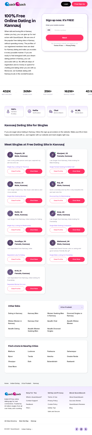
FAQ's (28, 408)
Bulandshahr (52, 361)
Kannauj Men (33, 313)
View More (12, 366)
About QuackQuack (76, 397)
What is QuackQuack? (34, 397)
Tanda (30, 356)
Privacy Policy (70, 45)
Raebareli (70, 361)
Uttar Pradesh (26, 383)
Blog (70, 408)
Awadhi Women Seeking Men (34, 330)
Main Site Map (23, 421)
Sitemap (33, 421)
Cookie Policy (52, 404)
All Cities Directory (10, 421)
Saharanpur (71, 351)
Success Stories (75, 401)
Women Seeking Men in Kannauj (55, 314)
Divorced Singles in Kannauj (74, 314)
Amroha (50, 356)
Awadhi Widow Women (73, 322)
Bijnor (10, 356)
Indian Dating (15, 383)
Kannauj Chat (33, 321)
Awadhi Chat (52, 321)
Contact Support (32, 401)
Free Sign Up (79, 4)
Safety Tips (52, 408)
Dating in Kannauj (15, 313)
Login (66, 4)
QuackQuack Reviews (77, 404)
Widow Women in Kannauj (15, 322)
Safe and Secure (54, 411)
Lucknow (31, 351)
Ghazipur (11, 361)
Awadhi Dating (14, 329)
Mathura (11, 351)
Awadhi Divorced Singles (53, 330)
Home (6, 383)
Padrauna (51, 351)
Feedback (29, 404)
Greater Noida (72, 356)
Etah (29, 361)
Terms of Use (58, 45)
